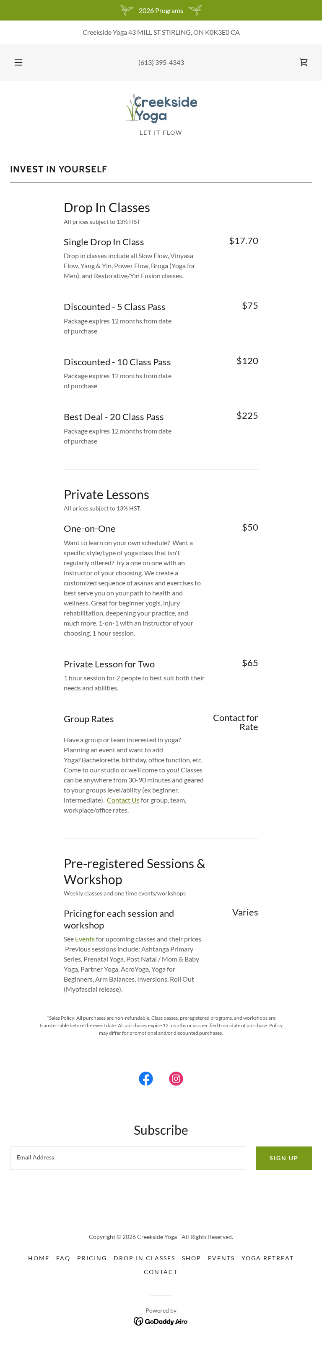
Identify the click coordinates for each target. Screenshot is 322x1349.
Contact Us (123, 800)
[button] (23, 62)
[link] (303, 62)
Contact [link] (161, 1271)
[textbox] (128, 1158)
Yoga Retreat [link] (268, 1258)
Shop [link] (191, 1258)
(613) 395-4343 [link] (161, 62)
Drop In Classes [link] (144, 1258)
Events (85, 939)
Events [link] (221, 1258)
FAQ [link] (63, 1258)
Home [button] (38, 1258)
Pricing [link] (92, 1258)
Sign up (284, 1158)
